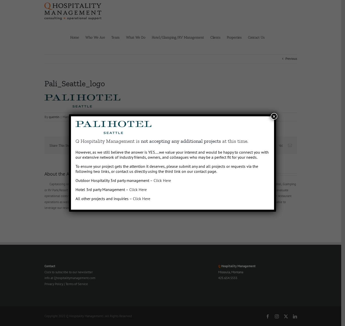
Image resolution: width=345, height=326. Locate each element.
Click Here (162, 180)
